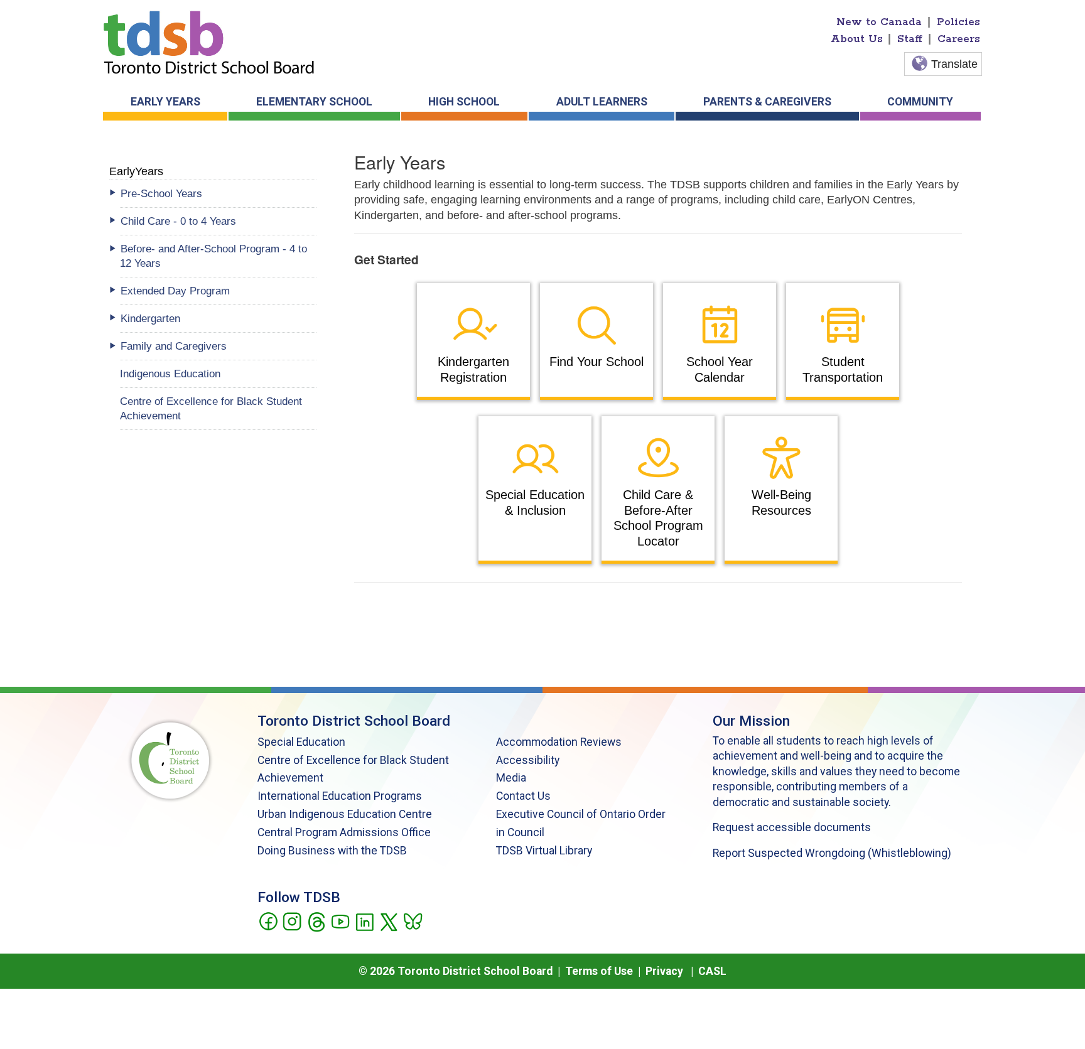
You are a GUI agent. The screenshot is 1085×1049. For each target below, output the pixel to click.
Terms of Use (599, 971)
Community (920, 101)
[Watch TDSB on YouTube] (340, 920)
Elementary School (314, 101)
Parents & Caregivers (767, 101)
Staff (909, 39)
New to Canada (879, 22)
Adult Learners (601, 101)
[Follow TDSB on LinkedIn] (364, 920)
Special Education (301, 742)
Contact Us (523, 796)
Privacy (664, 971)
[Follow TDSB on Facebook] (267, 920)
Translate (954, 64)
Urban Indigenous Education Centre (344, 814)
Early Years (165, 101)
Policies (958, 22)
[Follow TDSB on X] (388, 920)
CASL (712, 971)
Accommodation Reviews (559, 742)
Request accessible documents (792, 827)
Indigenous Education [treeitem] (170, 373)
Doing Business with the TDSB (332, 850)
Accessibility (527, 760)
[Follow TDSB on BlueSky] (412, 920)
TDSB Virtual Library (544, 850)
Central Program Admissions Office (344, 832)
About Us (857, 39)
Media (511, 778)
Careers (958, 39)
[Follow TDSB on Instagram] (291, 920)
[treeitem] (218, 193)
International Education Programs (339, 796)
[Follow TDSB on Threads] (316, 920)
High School (464, 101)
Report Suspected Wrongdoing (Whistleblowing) (832, 853)
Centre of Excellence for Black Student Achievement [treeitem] (211, 408)
